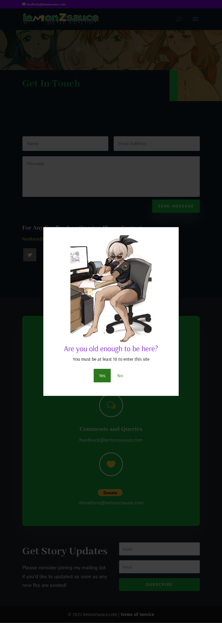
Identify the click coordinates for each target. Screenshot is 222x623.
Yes (102, 375)
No (120, 375)
